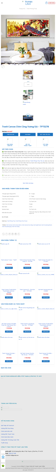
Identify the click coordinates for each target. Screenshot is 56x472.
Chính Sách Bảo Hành (7, 437)
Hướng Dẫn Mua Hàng (7, 428)
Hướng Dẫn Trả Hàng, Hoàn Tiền (10, 440)
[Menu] (2, 3)
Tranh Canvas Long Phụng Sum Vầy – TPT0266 (27, 324)
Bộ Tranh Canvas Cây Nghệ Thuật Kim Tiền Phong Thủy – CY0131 (8, 325)
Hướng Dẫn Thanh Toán (7, 434)
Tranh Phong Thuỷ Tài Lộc (21, 221)
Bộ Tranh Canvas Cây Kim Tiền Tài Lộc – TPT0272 (27, 354)
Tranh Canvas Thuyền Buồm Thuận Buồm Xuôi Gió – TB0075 (45, 325)
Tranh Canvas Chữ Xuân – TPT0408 (9, 354)
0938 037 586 (12, 453)
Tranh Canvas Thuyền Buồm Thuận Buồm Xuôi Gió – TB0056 (9, 291)
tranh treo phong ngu (7, 226)
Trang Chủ (22, 8)
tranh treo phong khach (46, 225)
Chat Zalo (3, 458)
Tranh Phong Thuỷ (32, 8)
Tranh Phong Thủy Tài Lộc (37, 161)
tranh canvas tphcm (17, 225)
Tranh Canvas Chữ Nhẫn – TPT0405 (45, 354)
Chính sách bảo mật (6, 431)
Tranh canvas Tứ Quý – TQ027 (9, 260)
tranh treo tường (15, 226)
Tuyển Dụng (4, 442)
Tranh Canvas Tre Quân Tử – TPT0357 (45, 260)
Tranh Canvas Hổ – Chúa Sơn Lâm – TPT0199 (27, 290)
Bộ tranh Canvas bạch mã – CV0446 (46, 290)
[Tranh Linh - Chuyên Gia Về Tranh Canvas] (28, 3)
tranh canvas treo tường (27, 225)
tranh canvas (9, 225)
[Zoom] (3, 66)
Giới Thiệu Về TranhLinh (7, 425)
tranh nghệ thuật (37, 225)
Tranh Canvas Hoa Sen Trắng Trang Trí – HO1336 (27, 260)
